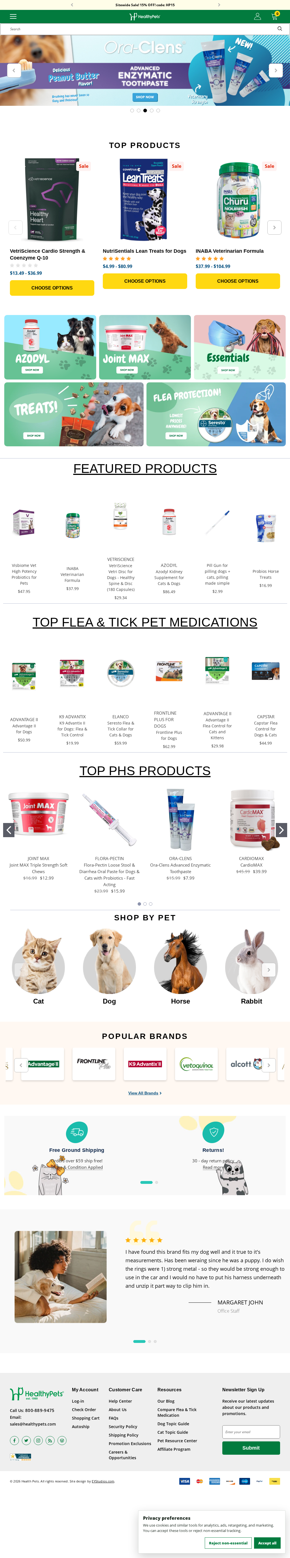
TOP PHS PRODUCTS (145, 771)
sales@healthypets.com (33, 1424)
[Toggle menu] (13, 16)
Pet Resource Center (177, 1440)
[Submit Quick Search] (279, 29)
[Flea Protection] (216, 414)
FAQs (113, 1418)
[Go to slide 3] (150, 904)
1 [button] (146, 1182)
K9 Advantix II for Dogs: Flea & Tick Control (72, 729)
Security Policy (123, 1426)
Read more (213, 1167)
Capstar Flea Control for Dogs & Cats (266, 729)
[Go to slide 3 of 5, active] (145, 110)
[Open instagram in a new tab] (38, 1440)
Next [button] (219, 5)
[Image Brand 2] (93, 1064)
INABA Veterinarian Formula (72, 574)
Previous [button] (72, 5)
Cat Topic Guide (172, 1432)
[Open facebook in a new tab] (14, 1440)
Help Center (120, 1401)
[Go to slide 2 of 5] (138, 110)
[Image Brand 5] (247, 1064)
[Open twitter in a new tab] (26, 1440)
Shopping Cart (86, 1418)
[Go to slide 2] (281, 830)
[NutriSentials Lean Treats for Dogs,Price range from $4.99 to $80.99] (145, 200)
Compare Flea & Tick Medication (177, 1412)
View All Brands (143, 1093)
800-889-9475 (40, 1410)
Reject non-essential (228, 1543)
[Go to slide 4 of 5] (151, 110)
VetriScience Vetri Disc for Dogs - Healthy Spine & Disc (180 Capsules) (121, 577)
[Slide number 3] (145, 70)
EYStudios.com (103, 1481)
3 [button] (155, 1341)
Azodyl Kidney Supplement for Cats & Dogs (169, 577)
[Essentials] (240, 347)
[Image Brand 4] (196, 1064)
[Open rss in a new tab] (50, 1440)
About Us (118, 1409)
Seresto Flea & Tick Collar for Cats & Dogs (120, 729)
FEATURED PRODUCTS (145, 468)
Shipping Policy (123, 1435)
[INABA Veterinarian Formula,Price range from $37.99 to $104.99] (238, 200)
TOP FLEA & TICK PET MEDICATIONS (145, 622)
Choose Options (52, 288)
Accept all (267, 1543)
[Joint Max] (145, 347)
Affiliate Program (173, 1449)
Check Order (84, 1409)
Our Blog (165, 1401)
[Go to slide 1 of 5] (132, 110)
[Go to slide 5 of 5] (158, 110)
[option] (38, 967)
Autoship (80, 1426)
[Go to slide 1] (8, 830)
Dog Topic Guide (173, 1423)
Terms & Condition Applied (77, 1167)
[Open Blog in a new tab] (62, 1440)
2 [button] (156, 1182)
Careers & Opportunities (122, 1454)
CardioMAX (251, 865)
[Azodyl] (50, 347)
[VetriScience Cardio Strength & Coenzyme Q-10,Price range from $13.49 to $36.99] (52, 200)
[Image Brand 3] (145, 1064)
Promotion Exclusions (130, 1443)
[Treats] (74, 414)
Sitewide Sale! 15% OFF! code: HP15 (145, 5)
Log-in (78, 1401)
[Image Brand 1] (42, 1064)
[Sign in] (257, 16)
